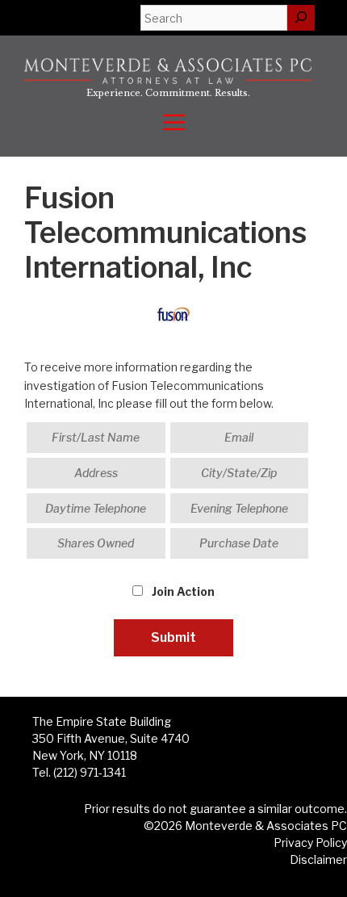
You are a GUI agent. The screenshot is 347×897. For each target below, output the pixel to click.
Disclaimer (318, 859)
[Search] (301, 18)
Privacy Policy (310, 842)
